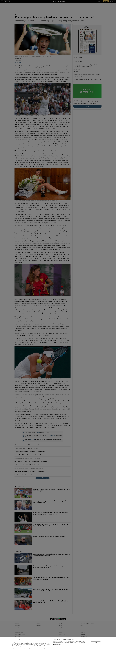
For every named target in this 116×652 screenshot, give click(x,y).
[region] (58, 644)
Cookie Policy (19, 646)
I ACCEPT (95, 642)
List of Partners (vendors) (57, 644)
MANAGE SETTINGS (95, 646)
